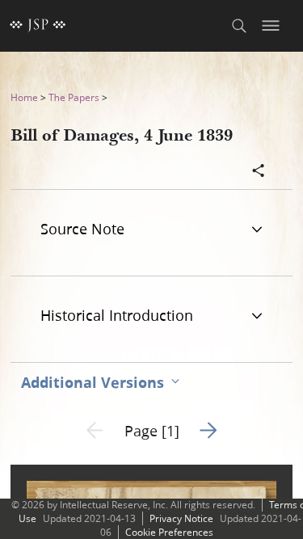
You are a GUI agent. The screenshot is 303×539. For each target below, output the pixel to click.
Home (24, 97)
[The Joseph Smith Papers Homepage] (38, 26)
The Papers (73, 97)
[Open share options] (258, 172)
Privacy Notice (181, 518)
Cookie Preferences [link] (169, 532)
